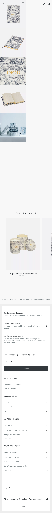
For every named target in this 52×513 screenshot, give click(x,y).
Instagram (14, 499)
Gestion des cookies (11, 461)
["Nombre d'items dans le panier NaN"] (48, 4)
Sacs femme (39, 299)
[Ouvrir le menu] (4, 4)
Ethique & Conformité (12, 435)
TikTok (6, 499)
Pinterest (32, 499)
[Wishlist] (39, 4)
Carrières (7, 438)
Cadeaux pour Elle (9, 299)
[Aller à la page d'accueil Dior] (26, 3)
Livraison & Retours (11, 407)
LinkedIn (48, 499)
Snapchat (40, 499)
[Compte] (44, 4)
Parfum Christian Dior (12, 389)
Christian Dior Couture (12, 385)
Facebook (24, 499)
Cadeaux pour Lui (25, 299)
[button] (13, 14)
